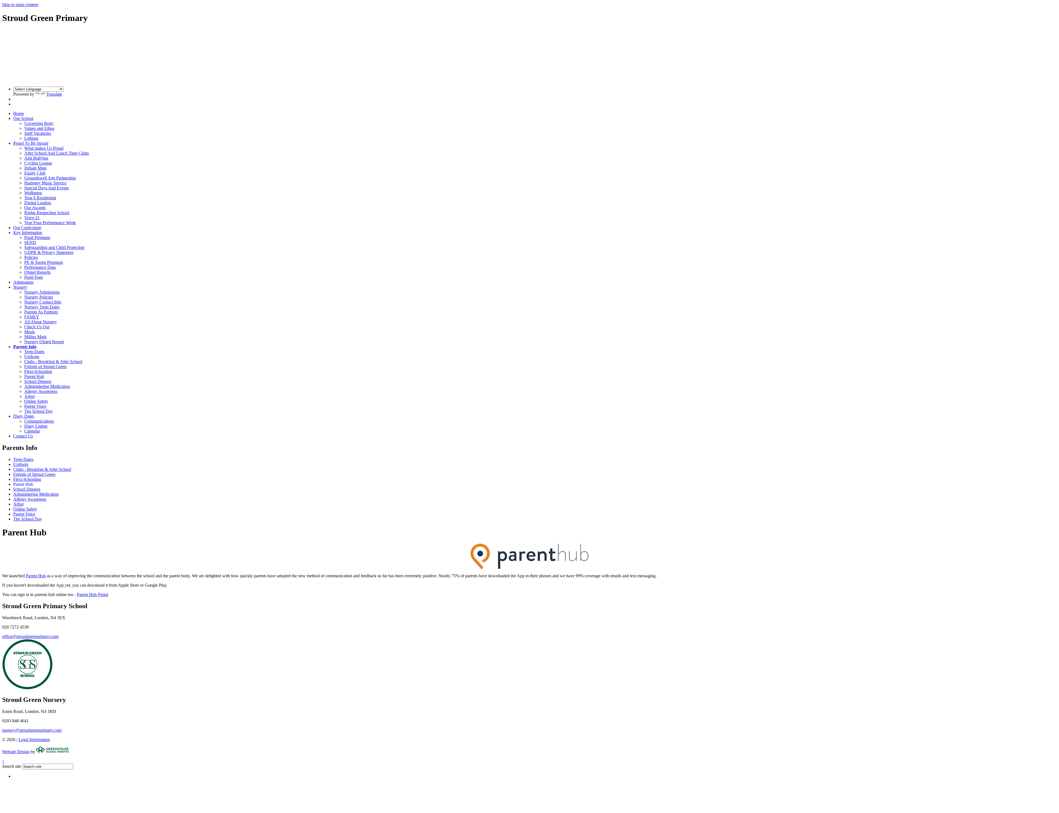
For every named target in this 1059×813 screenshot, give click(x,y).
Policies (31, 257)
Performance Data (40, 267)
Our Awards (35, 207)
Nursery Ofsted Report (44, 341)
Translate (54, 94)
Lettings (31, 138)
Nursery (20, 287)
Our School (23, 118)
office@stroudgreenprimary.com (30, 636)
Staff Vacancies (37, 133)
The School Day (38, 411)
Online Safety (36, 401)
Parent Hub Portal (92, 594)
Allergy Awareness (40, 391)
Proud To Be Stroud (30, 143)
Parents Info (24, 346)
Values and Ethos (39, 128)
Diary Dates (23, 416)
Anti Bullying (36, 158)
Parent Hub (34, 376)
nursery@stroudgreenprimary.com (31, 730)
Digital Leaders (37, 202)
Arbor (29, 396)
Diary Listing (35, 426)
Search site (11, 766)
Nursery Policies (38, 297)
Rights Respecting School (46, 212)
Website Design (16, 751)
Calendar (32, 431)
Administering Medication (47, 386)
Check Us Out (36, 326)
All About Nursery (40, 322)
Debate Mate (35, 168)
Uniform (31, 356)
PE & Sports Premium (43, 262)
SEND (30, 242)
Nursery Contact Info (42, 302)
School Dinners (37, 381)
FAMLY (31, 317)
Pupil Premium (37, 237)
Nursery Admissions (42, 292)
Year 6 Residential (40, 197)
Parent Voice (35, 406)
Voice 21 (32, 217)
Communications (39, 421)
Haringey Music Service (45, 183)
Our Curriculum (27, 227)
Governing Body (39, 123)
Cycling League (38, 163)
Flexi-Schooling (38, 371)
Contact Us (23, 436)
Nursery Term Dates (42, 307)
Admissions (23, 282)
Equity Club (35, 173)
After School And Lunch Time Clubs (56, 153)
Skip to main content (20, 4)
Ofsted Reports (37, 272)
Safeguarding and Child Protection (54, 247)
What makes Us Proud (43, 148)
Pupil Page (33, 277)
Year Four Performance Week (50, 222)
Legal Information (34, 739)
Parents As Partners (41, 312)
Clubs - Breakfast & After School (53, 361)
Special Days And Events (46, 188)
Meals (29, 331)
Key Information (27, 232)
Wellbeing (33, 192)
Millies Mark (35, 336)
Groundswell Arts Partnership (50, 178)
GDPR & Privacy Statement (48, 252)
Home (18, 113)
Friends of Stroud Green (45, 366)
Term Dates (34, 351)
